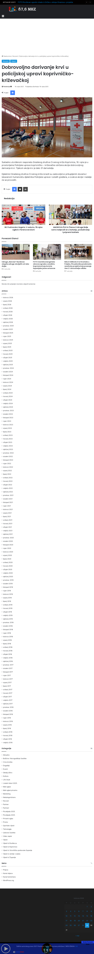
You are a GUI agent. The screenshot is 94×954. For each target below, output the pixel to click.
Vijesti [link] (13, 61)
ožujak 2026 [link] (7, 315)
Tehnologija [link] (7, 829)
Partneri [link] (6, 808)
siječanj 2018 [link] (8, 661)
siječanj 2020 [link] (8, 576)
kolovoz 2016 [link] (8, 721)
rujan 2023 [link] (7, 421)
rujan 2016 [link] (7, 718)
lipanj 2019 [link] (7, 601)
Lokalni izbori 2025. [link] (10, 783)
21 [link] (83, 921)
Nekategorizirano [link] (9, 797)
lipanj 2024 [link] (7, 389)
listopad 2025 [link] (8, 333)
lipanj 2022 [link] (7, 474)
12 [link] (75, 916)
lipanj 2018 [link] (7, 644)
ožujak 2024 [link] (7, 400)
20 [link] (79, 921)
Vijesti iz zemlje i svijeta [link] (11, 854)
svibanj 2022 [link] (7, 478)
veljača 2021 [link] (7, 531)
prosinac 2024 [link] (8, 368)
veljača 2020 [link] (8, 573)
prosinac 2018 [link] (8, 622)
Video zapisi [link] (7, 836)
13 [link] (79, 916)
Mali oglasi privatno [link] (10, 790)
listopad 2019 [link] (8, 587)
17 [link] (66, 921)
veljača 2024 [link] (8, 403)
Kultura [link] (5, 776)
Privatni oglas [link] (8, 818)
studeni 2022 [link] (8, 456)
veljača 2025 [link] (8, 361)
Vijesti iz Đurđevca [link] (10, 843)
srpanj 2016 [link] (7, 725)
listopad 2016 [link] (8, 714)
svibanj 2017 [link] (7, 689)
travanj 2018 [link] (7, 651)
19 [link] (75, 921)
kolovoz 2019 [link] (8, 594)
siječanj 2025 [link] (8, 365)
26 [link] (75, 925)
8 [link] (87, 911)
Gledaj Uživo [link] (7, 773)
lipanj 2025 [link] (7, 347)
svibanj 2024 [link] (8, 393)
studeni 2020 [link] (8, 541)
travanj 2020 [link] (8, 566)
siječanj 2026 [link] (8, 322)
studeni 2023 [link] (8, 414)
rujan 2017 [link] (7, 675)
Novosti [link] (15, 56)
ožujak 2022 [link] (7, 485)
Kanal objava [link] (8, 873)
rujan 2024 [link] (7, 379)
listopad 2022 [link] (8, 460)
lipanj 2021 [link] (7, 516)
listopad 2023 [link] (8, 417)
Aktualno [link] (6, 755)
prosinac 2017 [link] (8, 665)
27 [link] (79, 925)
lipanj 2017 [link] (7, 686)
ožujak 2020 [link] (7, 569)
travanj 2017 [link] (7, 693)
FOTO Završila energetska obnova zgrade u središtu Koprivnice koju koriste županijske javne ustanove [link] (44, 265)
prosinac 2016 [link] (8, 707)
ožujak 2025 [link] (7, 357)
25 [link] (71, 925)
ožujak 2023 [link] (7, 442)
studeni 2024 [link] (8, 372)
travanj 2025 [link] (7, 354)
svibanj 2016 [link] (7, 732)
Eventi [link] (5, 769)
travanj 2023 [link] (8, 439)
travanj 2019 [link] (7, 608)
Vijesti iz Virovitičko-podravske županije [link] (17, 850)
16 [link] (91, 916)
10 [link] (66, 916)
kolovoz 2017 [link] (8, 679)
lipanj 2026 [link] (7, 304)
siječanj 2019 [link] (8, 619)
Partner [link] (6, 804)
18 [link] (70, 921)
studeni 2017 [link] (7, 668)
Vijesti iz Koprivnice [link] (10, 847)
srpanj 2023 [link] (7, 428)
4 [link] (70, 911)
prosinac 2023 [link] (8, 410)
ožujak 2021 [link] (7, 527)
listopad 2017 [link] (8, 672)
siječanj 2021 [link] (8, 534)
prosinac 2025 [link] (8, 326)
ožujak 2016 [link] (7, 739)
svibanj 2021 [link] (7, 520)
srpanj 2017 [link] (7, 682)
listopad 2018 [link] (8, 629)
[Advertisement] (47, 37)
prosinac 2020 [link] (8, 538)
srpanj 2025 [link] (7, 343)
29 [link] (87, 925)
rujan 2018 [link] (7, 633)
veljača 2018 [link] (7, 658)
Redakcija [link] (6, 86)
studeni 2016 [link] (8, 711)
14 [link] (83, 916)
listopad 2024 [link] (8, 375)
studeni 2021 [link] (7, 499)
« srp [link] (77, 936)
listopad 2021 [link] (8, 502)
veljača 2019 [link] (7, 615)
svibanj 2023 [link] (8, 435)
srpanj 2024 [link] (7, 386)
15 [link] (87, 916)
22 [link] (87, 921)
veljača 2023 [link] (8, 446)
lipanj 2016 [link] (7, 728)
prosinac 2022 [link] (8, 453)
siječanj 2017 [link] (8, 704)
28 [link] (83, 925)
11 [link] (70, 916)
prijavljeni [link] (13, 284)
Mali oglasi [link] (7, 787)
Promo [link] (5, 822)
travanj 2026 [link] (8, 312)
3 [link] (66, 911)
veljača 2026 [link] (8, 319)
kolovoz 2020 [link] (8, 552)
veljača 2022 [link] (8, 488)
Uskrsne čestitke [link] (9, 833)
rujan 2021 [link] (7, 506)
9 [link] (91, 911)
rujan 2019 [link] (7, 591)
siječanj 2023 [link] (8, 449)
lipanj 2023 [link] (7, 432)
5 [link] (74, 911)
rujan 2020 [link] (7, 548)
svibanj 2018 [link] (7, 647)
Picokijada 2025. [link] (9, 811)
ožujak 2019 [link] (7, 612)
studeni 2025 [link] (8, 329)
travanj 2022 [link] (7, 481)
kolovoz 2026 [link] (8, 297)
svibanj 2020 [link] (8, 562)
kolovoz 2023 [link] (8, 425)
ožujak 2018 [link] (7, 654)
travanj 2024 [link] (8, 396)
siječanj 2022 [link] (8, 492)
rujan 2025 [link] (7, 336)
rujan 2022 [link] (7, 463)
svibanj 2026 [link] (8, 308)
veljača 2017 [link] (7, 700)
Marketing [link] (6, 794)
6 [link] (78, 911)
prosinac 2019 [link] (8, 580)
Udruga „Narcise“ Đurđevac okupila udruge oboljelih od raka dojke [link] (15, 264)
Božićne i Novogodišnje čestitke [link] (14, 758)
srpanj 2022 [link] (7, 470)
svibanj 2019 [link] (7, 605)
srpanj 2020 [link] (7, 555)
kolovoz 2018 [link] (8, 636)
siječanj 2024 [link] (8, 407)
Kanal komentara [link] (9, 877)
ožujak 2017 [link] (7, 697)
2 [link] (91, 907)
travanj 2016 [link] (7, 735)
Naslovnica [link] (7, 56)
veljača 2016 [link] (7, 742)
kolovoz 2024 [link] (8, 382)
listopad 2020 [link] (8, 545)
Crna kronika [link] (7, 762)
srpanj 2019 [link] (7, 598)
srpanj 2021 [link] (7, 513)
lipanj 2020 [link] (7, 559)
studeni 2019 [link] (8, 584)
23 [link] (91, 921)
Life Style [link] (6, 780)
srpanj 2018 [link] (7, 640)
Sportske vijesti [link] (8, 826)
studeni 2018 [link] (7, 626)
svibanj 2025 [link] (7, 350)
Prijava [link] (5, 870)
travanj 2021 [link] (7, 523)
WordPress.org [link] (8, 880)
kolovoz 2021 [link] (8, 509)
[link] (3, 15)
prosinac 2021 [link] (8, 495)
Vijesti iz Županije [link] (9, 857)
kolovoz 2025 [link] (8, 340)
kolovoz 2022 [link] (8, 467)
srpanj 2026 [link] (7, 301)
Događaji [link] (6, 765)
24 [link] (66, 925)
